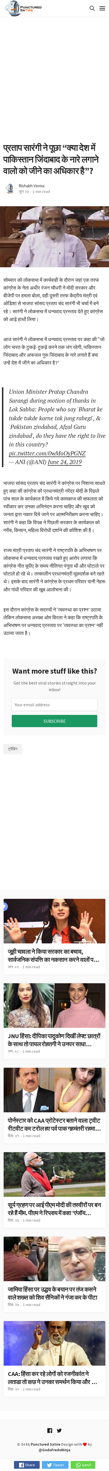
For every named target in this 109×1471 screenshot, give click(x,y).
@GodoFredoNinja (54, 1449)
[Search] (91, 8)
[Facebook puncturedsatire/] (49, 1430)
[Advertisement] (54, 79)
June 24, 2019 (65, 462)
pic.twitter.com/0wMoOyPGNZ (47, 453)
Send (86, 1464)
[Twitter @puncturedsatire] (59, 1430)
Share (29, 1464)
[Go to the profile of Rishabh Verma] (9, 189)
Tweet (58, 1464)
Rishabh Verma (31, 185)
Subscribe (55, 721)
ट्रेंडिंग (12, 748)
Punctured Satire (45, 1444)
